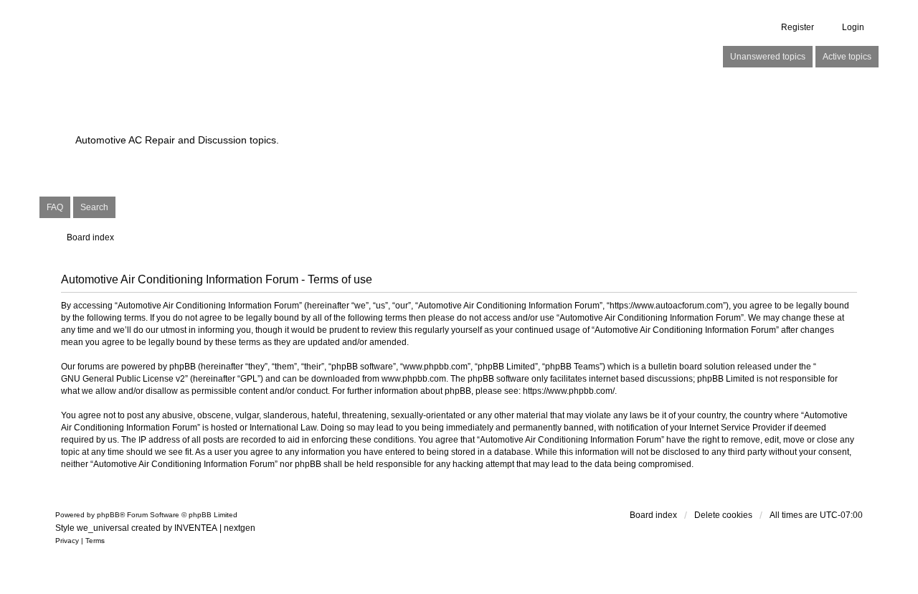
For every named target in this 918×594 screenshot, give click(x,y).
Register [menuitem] (797, 27)
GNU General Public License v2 (123, 379)
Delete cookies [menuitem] (723, 515)
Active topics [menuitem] (847, 57)
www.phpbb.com (414, 379)
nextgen (239, 528)
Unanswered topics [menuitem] (767, 57)
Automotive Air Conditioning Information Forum (369, 115)
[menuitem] (67, 540)
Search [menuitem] (94, 207)
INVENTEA (195, 528)
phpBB (108, 515)
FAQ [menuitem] (55, 207)
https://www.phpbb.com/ (569, 391)
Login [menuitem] (853, 27)
